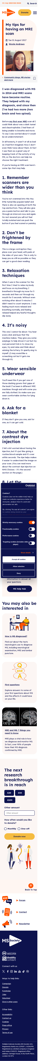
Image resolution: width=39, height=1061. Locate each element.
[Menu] (35, 13)
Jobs (4, 994)
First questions (12, 684)
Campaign (6, 984)
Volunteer (6, 998)
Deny (19, 573)
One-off (25, 828)
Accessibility (7, 1014)
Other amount (12, 807)
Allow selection (18, 566)
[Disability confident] (9, 958)
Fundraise (6, 991)
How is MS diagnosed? (16, 636)
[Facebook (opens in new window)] (7, 971)
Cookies (5, 1022)
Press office (7, 1025)
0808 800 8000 (15, 3)
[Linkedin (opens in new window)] (15, 971)
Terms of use (7, 1033)
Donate (24, 12)
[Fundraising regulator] (9, 953)
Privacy (5, 1029)
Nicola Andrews (16, 44)
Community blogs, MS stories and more (17, 78)
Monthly (11, 828)
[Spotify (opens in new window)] (27, 971)
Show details (26, 553)
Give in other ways (9, 1002)
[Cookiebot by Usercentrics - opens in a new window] (26, 485)
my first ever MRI (18, 121)
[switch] (32, 529)
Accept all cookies (19, 559)
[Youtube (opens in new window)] (19, 971)
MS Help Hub (19, 589)
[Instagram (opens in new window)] (11, 971)
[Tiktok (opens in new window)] (23, 971)
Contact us (6, 1018)
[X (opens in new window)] (3, 971)
